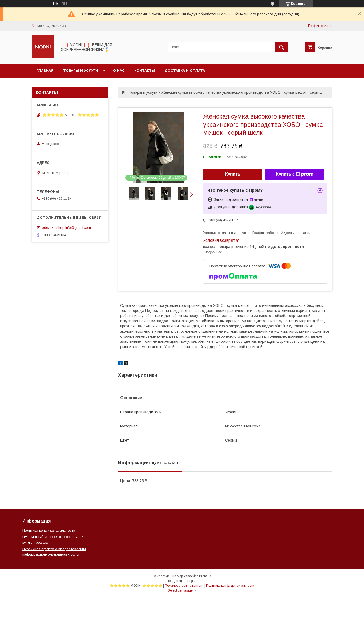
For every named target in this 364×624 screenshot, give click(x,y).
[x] (126, 364)
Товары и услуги (80, 70)
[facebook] (120, 364)
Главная (45, 70)
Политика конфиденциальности (48, 530)
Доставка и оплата (185, 70)
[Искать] (281, 47)
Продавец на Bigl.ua (182, 581)
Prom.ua (205, 576)
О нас (119, 70)
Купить (232, 174)
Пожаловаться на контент (184, 586)
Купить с (285, 174)
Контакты (144, 70)
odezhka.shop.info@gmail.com (66, 228)
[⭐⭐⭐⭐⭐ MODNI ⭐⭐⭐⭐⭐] (43, 57)
